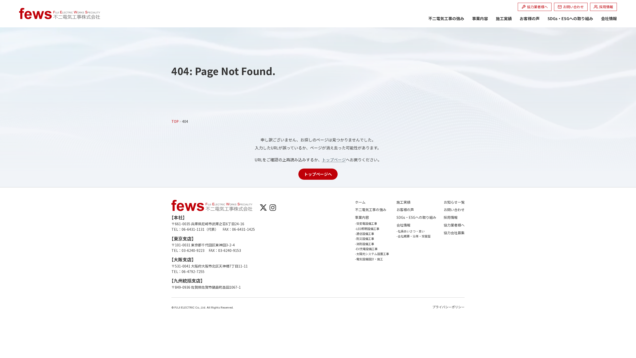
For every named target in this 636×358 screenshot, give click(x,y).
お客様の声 (530, 18)
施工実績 (504, 18)
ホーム (360, 202)
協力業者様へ (454, 225)
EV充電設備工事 (367, 249)
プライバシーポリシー (448, 307)
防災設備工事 (365, 238)
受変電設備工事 (366, 223)
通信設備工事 (365, 233)
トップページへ (318, 174)
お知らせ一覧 (454, 202)
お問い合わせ (454, 209)
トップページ (334, 160)
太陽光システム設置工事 (372, 254)
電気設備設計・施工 (369, 259)
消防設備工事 (365, 244)
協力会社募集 (454, 232)
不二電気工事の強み (446, 18)
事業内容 (480, 18)
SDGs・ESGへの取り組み (570, 18)
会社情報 (609, 18)
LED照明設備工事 (367, 228)
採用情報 (451, 217)
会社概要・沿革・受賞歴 (414, 236)
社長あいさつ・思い (411, 231)
